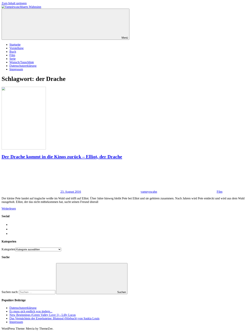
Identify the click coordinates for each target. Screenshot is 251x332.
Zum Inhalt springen (14, 3)
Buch (12, 51)
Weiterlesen (9, 208)
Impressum (16, 69)
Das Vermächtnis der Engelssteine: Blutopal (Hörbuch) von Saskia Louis (54, 318)
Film (12, 55)
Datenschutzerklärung (22, 65)
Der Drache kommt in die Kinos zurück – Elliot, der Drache (62, 156)
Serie (12, 58)
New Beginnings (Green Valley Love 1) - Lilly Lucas (42, 315)
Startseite (15, 44)
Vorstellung (16, 48)
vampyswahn (149, 191)
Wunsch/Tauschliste (21, 62)
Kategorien (8, 249)
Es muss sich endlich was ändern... (30, 311)
